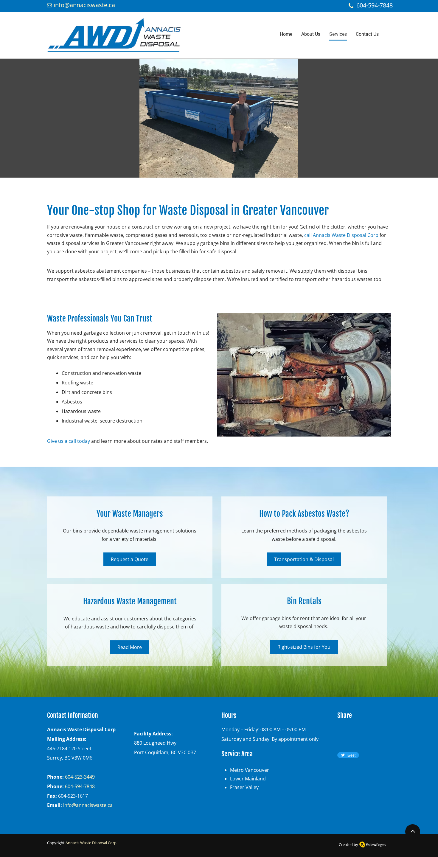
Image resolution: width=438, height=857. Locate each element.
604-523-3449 (80, 777)
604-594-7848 (80, 786)
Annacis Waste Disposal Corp (91, 842)
